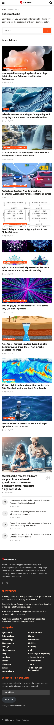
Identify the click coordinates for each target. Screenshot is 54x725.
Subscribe (9, 699)
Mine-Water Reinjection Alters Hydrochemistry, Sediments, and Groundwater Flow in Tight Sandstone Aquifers (24, 347)
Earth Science (9, 339)
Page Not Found (13, 9)
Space (6, 109)
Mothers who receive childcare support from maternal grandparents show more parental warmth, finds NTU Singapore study (19, 482)
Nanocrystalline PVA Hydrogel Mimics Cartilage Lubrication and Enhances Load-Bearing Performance (24, 76)
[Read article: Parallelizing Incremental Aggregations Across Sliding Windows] (27, 214)
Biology (5, 647)
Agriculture (7, 633)
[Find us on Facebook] (2, 583)
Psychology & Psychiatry (39, 654)
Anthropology (8, 636)
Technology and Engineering (15, 68)
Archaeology (7, 640)
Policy (31, 650)
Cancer (5, 661)
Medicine (32, 643)
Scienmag (10, 720)
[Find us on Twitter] (7, 583)
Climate (5, 668)
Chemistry (6, 664)
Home (4, 9)
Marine (31, 636)
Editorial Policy (35, 633)
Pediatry (32, 647)
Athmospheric (8, 643)
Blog (4, 654)
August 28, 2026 (8, 83)
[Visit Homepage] (27, 3)
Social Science (34, 661)
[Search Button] (50, 2)
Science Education (36, 657)
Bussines (6, 657)
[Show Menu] (3, 2)
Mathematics (34, 640)
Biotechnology (8, 650)
